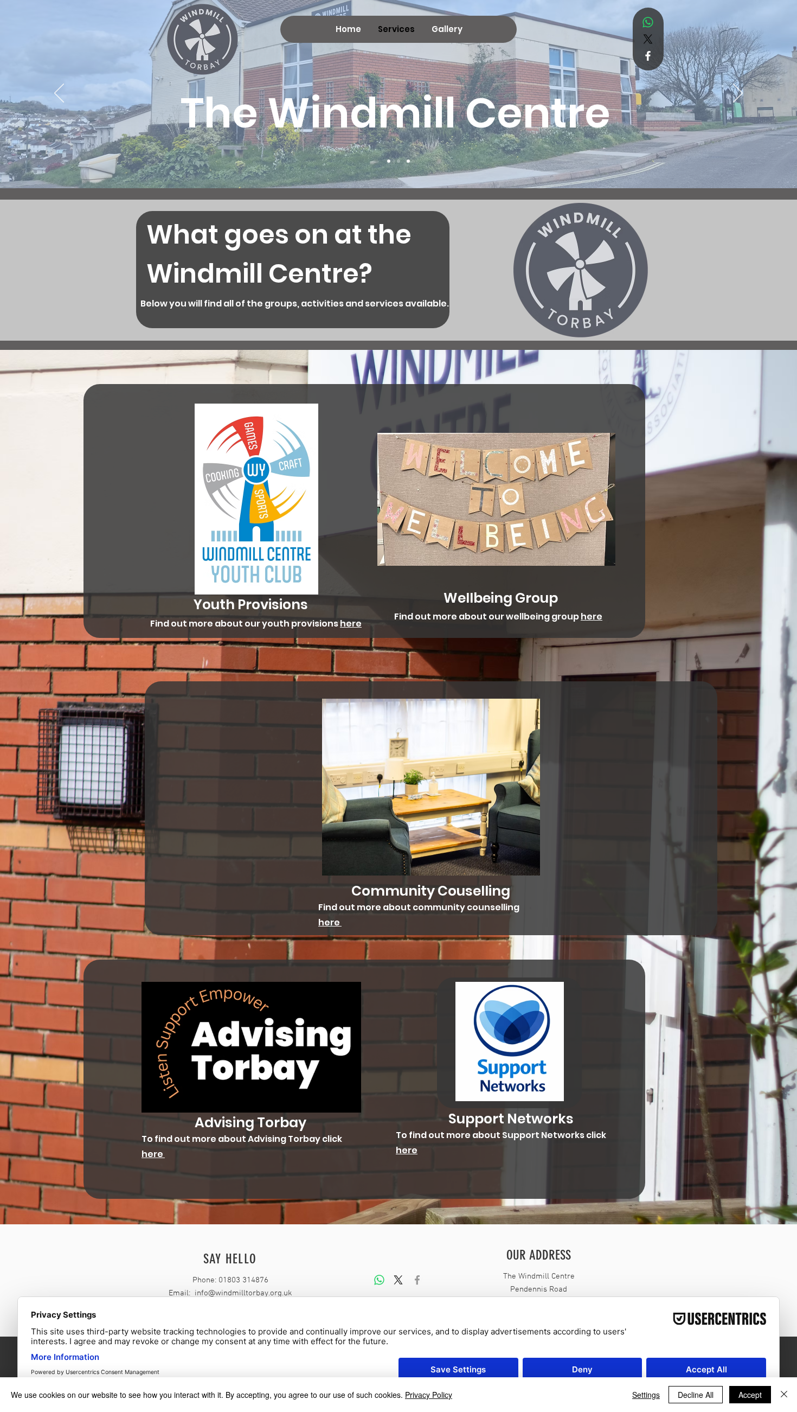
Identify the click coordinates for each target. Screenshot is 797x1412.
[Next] (738, 94)
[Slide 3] (408, 161)
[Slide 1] (388, 161)
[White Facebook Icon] (647, 55)
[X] (647, 39)
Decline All (696, 1394)
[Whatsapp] (647, 22)
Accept (750, 1394)
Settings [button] (646, 1394)
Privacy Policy (428, 1394)
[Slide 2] (398, 161)
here (351, 623)
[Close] (783, 1394)
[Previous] (59, 94)
